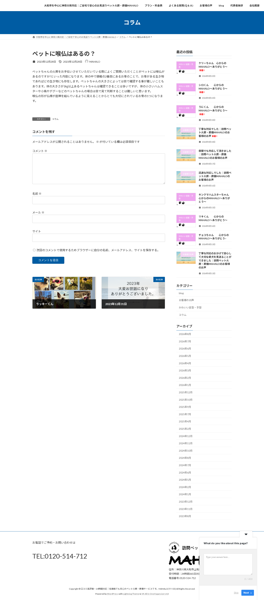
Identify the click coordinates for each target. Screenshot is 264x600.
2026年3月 (185, 370)
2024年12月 (186, 435)
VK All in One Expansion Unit (155, 593)
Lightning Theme (131, 593)
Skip (236, 592)
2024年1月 (185, 494)
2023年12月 (186, 501)
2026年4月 (185, 363)
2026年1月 (185, 384)
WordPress (112, 593)
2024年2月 (185, 486)
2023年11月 (186, 508)
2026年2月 (185, 377)
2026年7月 (185, 341)
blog (181, 292)
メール (38, 212)
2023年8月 (185, 516)
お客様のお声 (186, 300)
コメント (39, 151)
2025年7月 (185, 414)
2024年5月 (185, 479)
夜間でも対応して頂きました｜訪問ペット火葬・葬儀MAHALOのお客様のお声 (215, 154)
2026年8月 (185, 334)
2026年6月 (185, 348)
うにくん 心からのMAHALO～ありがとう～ (213, 110)
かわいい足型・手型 (190, 307)
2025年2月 (185, 428)
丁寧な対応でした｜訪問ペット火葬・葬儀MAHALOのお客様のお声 (215, 132)
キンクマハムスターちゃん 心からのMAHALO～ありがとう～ (215, 198)
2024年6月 (185, 472)
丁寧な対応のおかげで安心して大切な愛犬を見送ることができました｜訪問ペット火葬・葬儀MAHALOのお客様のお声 (215, 260)
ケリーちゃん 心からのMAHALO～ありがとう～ (213, 66)
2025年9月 (185, 406)
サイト (36, 231)
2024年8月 (185, 457)
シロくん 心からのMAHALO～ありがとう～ (213, 88)
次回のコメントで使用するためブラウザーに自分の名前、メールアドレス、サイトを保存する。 (98, 250)
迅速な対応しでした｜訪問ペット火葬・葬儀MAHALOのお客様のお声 (215, 176)
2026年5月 (185, 355)
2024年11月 (186, 443)
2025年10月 (186, 399)
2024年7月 (185, 465)
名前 (36, 193)
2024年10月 (186, 450)
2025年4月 (185, 421)
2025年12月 (186, 392)
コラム (55, 119)
